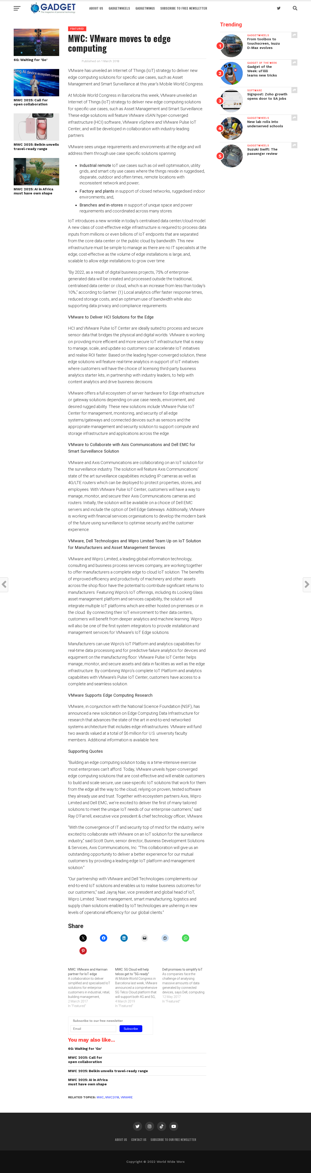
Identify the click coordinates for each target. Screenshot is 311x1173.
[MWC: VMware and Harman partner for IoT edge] (91, 987)
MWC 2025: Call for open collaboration (31, 102)
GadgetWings (145, 8)
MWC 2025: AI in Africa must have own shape (33, 191)
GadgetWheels (119, 8)
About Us (96, 8)
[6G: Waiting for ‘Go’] (36, 54)
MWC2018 (112, 1097)
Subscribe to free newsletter (183, 8)
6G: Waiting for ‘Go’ (30, 60)
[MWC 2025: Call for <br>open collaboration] (36, 95)
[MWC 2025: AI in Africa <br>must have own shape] (36, 184)
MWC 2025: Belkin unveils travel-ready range (36, 147)
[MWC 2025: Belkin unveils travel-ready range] (36, 139)
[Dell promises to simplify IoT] (185, 985)
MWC (100, 1097)
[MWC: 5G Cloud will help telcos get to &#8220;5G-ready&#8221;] (138, 987)
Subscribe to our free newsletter (173, 1139)
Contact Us (138, 1139)
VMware (127, 1097)
